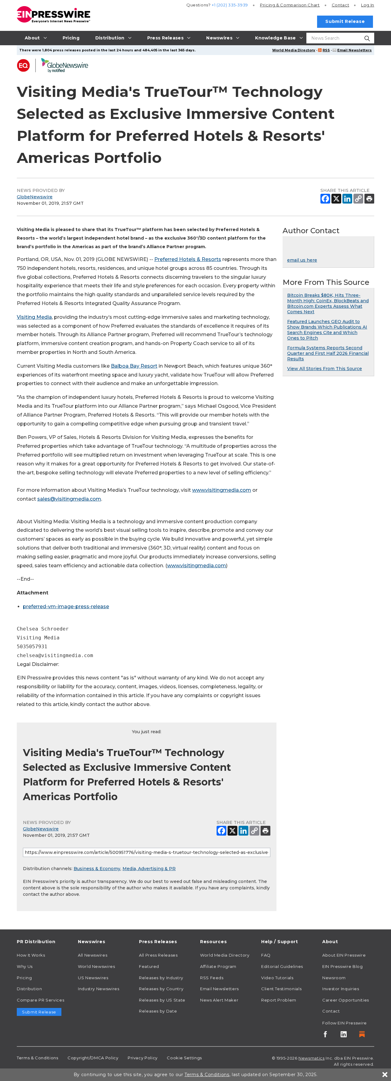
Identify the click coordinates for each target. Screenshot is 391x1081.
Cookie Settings (184, 1057)
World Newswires (96, 966)
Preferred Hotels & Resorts (187, 259)
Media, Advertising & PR (149, 868)
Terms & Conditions (37, 1057)
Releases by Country (161, 988)
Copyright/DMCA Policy (93, 1057)
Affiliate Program (218, 966)
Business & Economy (97, 868)
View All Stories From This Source (324, 368)
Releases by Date (158, 1011)
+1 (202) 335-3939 (230, 4)
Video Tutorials (277, 977)
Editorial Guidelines (282, 966)
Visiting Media (34, 317)
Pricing (290, 4)
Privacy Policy (143, 1057)
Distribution (29, 988)
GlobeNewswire (35, 197)
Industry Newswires (98, 988)
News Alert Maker (219, 1000)
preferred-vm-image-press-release (66, 606)
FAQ (266, 955)
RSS (326, 50)
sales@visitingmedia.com (69, 499)
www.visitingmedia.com (221, 490)
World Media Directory (293, 50)
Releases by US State (162, 1000)
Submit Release (345, 21)
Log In (367, 4)
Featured (149, 966)
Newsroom (334, 977)
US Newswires (93, 977)
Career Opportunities (345, 1000)
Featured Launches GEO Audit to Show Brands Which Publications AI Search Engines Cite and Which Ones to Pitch (327, 330)
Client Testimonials (281, 988)
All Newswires (92, 955)
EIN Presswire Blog (342, 966)
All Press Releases (158, 955)
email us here (302, 260)
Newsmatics (311, 1058)
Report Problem (278, 1000)
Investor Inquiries (340, 988)
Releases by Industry (161, 977)
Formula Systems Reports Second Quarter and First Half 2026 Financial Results (328, 353)
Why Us (25, 966)
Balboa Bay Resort (134, 366)
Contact (340, 4)
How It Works (31, 955)
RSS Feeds (212, 977)
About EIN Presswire (344, 955)
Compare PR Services (40, 1000)
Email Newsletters (354, 50)
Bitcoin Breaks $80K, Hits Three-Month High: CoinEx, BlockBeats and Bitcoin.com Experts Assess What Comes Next (328, 303)
